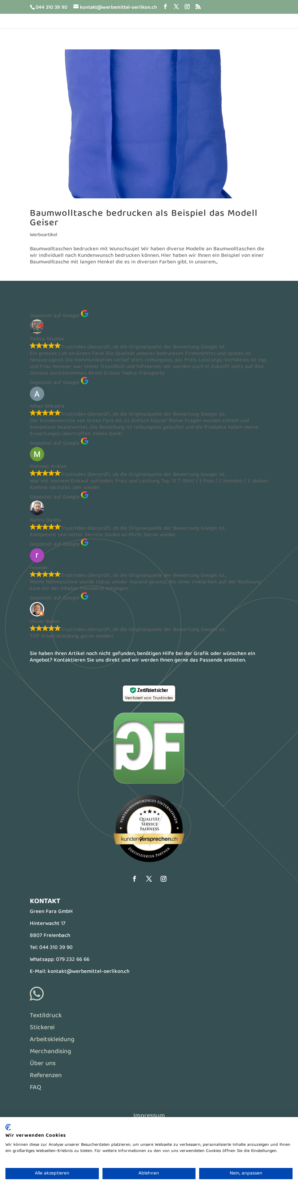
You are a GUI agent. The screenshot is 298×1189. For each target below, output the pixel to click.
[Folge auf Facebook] (134, 879)
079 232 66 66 (72, 959)
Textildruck (46, 1016)
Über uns (43, 1063)
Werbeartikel (43, 235)
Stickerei (42, 1028)
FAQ (35, 1087)
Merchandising (50, 1051)
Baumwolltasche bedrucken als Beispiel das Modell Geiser (144, 218)
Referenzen (46, 1075)
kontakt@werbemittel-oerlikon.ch (88, 971)
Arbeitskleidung (52, 1040)
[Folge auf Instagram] (163, 879)
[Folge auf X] (149, 879)
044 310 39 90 (56, 948)
